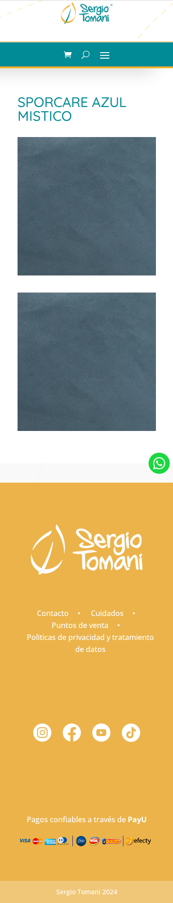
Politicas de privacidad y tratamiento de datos (90, 643)
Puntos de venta (80, 625)
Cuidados (107, 613)
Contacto (53, 613)
